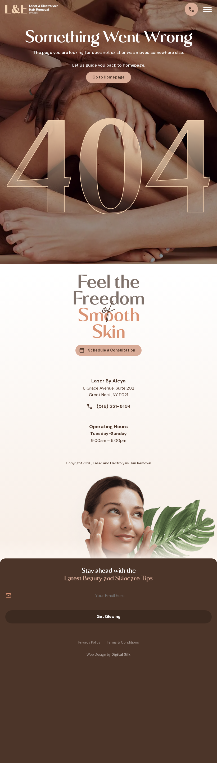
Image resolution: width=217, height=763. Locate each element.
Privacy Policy (89, 642)
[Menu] (207, 9)
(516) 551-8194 (113, 406)
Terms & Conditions (123, 642)
